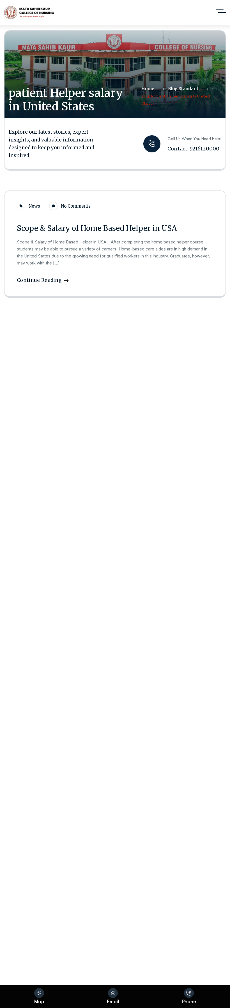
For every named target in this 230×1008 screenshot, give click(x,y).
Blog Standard (183, 88)
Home (147, 88)
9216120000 (204, 148)
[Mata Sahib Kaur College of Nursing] (29, 12)
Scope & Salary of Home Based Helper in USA (97, 228)
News (34, 206)
